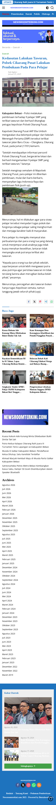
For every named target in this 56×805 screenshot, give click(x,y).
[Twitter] (23, 785)
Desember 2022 (9, 666)
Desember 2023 (9, 617)
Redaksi (9, 793)
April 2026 (7, 501)
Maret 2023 (7, 654)
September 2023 (10, 629)
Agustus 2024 (8, 584)
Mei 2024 (6, 596)
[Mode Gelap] (47, 7)
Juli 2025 (6, 538)
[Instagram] (28, 785)
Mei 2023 (6, 646)
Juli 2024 (6, 588)
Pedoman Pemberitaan (40, 793)
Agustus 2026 (8, 485)
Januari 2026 (8, 513)
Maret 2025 (7, 555)
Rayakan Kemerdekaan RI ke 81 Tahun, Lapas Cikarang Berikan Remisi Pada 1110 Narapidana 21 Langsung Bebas (13, 361)
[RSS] (39, 785)
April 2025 (7, 551)
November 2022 (9, 670)
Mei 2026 (6, 497)
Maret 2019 (7, 675)
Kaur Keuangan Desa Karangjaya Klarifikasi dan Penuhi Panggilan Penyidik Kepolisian (42, 333)
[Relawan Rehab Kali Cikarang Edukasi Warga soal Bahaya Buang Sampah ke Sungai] (42, 349)
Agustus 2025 (8, 534)
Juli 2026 (6, 489)
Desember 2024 (9, 567)
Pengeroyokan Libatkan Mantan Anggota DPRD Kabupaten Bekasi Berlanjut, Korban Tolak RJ (40, 390)
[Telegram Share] (46, 301)
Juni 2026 (6, 493)
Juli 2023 (6, 637)
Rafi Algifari (12, 72)
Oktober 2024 (8, 575)
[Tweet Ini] (34, 301)
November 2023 (9, 621)
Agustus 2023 (8, 633)
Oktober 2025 (8, 526)
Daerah (5, 53)
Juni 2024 (6, 592)
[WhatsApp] (33, 785)
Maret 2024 (7, 604)
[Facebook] (18, 785)
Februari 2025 (9, 559)
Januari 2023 (8, 662)
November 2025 (9, 522)
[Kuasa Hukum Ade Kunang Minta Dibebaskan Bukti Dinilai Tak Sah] (14, 321)
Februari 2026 (9, 509)
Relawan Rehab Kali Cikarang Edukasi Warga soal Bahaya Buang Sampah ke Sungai (41, 361)
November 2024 (9, 571)
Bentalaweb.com (46, 797)
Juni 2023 (6, 641)
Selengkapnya (27, 766)
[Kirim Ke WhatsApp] (52, 301)
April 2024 (7, 600)
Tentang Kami (22, 793)
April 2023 (7, 650)
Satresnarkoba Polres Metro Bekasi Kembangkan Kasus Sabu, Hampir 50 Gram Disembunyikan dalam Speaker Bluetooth (27, 469)
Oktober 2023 (8, 625)
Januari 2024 (8, 613)
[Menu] (4, 7)
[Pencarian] (52, 7)
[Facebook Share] (29, 301)
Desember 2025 (9, 518)
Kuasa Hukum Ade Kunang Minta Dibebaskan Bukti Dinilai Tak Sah (14, 333)
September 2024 (10, 580)
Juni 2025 (6, 542)
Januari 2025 (8, 563)
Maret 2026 (7, 505)
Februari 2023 (9, 658)
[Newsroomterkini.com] (21, 8)
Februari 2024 (9, 608)
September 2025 (10, 530)
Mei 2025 (6, 546)
